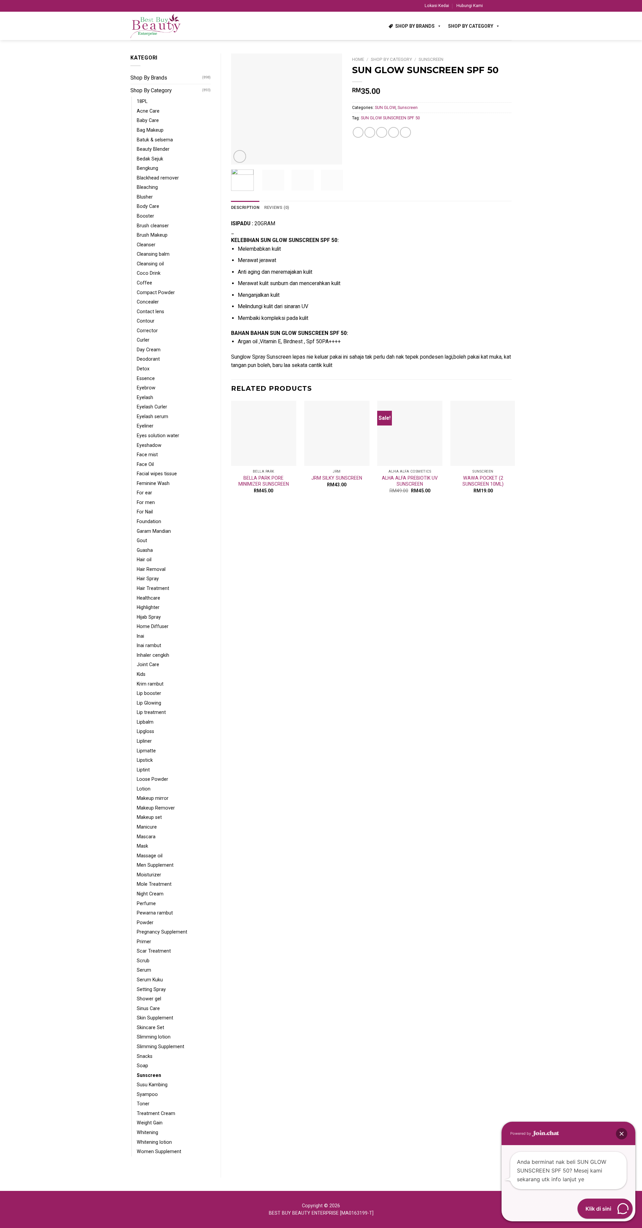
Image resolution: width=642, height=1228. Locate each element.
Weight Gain (150, 1122)
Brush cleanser (153, 225)
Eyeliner (145, 425)
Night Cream (150, 893)
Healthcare (148, 598)
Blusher (145, 197)
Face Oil (145, 464)
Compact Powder (156, 292)
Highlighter (148, 607)
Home (358, 59)
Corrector (147, 330)
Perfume (146, 903)
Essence (146, 378)
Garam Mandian (154, 531)
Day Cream (148, 349)
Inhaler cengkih (153, 655)
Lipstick (145, 760)
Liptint (143, 769)
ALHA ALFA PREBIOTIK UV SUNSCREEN (410, 481)
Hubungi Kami (469, 5)
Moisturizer (149, 874)
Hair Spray (148, 578)
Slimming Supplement (160, 1046)
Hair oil (144, 559)
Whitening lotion (154, 1142)
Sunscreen (149, 1075)
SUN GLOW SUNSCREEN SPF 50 (390, 117)
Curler (143, 340)
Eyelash (145, 397)
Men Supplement (155, 865)
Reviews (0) (276, 207)
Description (245, 207)
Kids (141, 674)
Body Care (148, 206)
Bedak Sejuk (150, 158)
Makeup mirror (153, 798)
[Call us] (509, 5)
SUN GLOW (385, 107)
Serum (144, 970)
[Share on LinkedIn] (405, 132)
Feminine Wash (153, 483)
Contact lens (150, 311)
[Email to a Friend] (381, 132)
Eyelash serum (152, 416)
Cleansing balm (153, 254)
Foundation (149, 521)
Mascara (146, 836)
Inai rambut (149, 645)
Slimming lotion (154, 1036)
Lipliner (144, 741)
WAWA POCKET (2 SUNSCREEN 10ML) (483, 481)
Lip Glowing (149, 703)
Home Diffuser (153, 626)
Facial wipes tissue (157, 473)
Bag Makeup (150, 130)
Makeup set (149, 817)
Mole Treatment (154, 884)
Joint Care (148, 664)
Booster (145, 216)
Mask (142, 846)
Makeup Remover (156, 808)
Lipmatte (146, 750)
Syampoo (147, 1094)
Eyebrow (146, 387)
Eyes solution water (158, 435)
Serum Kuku (150, 979)
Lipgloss (145, 731)
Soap (142, 1065)
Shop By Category (470, 26)
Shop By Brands (415, 26)
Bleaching (147, 187)
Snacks (144, 1056)
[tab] (245, 207)
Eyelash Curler (152, 406)
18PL (142, 101)
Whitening (147, 1132)
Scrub (143, 960)
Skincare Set (150, 1027)
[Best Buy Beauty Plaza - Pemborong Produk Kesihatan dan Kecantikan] (155, 26)
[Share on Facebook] (358, 132)
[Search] (509, 25)
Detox (143, 368)
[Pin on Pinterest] (393, 132)
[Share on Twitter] (369, 132)
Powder (145, 922)
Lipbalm (145, 722)
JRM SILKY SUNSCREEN (336, 478)
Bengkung (147, 168)
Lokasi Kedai (437, 5)
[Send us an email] (502, 5)
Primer (144, 941)
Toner (143, 1103)
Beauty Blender (153, 149)
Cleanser (146, 244)
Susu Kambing (152, 1084)
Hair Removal (151, 569)
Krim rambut (150, 684)
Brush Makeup (152, 235)
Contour (145, 321)
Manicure (147, 827)
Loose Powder (152, 779)
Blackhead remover (158, 177)
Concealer (148, 301)
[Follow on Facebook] (490, 5)
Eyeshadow (149, 445)
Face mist (147, 454)
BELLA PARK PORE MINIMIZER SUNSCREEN (263, 481)
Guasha (145, 550)
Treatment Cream (156, 1113)
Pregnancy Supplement (162, 932)
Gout (142, 540)
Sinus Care (148, 1008)
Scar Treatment (154, 951)
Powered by (521, 1133)
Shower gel (149, 998)
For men (146, 502)
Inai (140, 636)
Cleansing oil (150, 263)
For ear (144, 492)
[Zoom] (239, 156)
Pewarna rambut (155, 912)
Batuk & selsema (155, 139)
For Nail (145, 511)
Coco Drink (148, 273)
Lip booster (149, 693)
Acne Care (148, 111)
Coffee (144, 282)
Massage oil (150, 855)
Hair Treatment (153, 588)
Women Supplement (159, 1151)
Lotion (143, 788)
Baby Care (148, 120)
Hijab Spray (149, 617)
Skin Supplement (155, 1017)
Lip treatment (151, 712)
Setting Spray (151, 989)
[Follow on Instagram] (496, 5)
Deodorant (148, 359)
